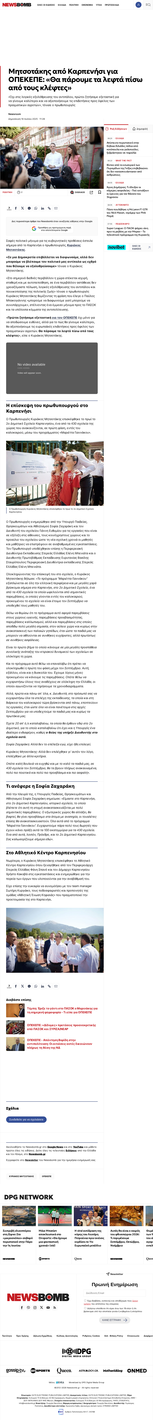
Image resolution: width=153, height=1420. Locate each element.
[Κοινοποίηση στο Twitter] (23, 208)
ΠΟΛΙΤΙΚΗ (73, 5)
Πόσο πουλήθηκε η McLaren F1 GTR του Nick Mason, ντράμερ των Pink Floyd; (127, 213)
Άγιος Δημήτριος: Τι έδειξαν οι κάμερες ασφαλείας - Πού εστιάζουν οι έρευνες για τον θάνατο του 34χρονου (128, 192)
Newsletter (31, 1160)
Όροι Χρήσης (22, 1336)
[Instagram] (35, 1308)
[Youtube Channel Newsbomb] (48, 1308)
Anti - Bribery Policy (113, 1336)
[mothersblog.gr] (113, 1371)
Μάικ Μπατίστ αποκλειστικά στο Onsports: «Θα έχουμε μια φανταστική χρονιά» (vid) (53, 1238)
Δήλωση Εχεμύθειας (42, 1336)
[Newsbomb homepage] (17, 5)
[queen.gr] (64, 1371)
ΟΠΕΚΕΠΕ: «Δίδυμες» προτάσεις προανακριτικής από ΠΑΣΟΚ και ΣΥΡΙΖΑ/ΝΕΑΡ (61, 1027)
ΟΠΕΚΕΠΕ (46, 1176)
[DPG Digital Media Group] (76, 1353)
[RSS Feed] (55, 1308)
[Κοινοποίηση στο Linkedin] (43, 208)
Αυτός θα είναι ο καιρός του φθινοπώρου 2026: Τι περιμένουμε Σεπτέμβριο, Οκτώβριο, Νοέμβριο (125, 1238)
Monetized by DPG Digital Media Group (86, 1382)
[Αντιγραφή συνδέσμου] (91, 192)
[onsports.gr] (40, 1371)
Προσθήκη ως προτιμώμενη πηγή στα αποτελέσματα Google (54, 228)
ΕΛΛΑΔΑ (62, 5)
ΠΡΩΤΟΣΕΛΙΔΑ (112, 5)
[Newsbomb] (38, 1297)
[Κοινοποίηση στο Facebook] (16, 208)
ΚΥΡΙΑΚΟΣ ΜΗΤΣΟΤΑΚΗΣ (21, 1176)
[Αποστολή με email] (56, 208)
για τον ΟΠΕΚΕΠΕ (64, 317)
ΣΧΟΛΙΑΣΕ (80, 192)
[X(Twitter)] (42, 1308)
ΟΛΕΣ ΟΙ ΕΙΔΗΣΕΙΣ (46, 5)
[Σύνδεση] (138, 4)
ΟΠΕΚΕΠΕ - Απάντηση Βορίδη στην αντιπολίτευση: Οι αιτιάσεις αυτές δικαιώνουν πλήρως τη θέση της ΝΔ (59, 1043)
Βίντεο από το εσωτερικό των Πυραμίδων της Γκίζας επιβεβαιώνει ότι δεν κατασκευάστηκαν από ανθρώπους (127, 169)
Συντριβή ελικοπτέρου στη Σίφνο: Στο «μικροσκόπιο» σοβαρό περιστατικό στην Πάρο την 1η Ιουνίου (18, 1238)
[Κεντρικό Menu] (148, 4)
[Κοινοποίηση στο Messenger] (29, 208)
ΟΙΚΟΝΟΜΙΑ (87, 5)
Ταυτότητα (7, 1336)
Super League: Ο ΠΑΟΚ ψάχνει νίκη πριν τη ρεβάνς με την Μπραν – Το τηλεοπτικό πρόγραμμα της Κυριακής (128, 231)
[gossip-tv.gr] (16, 1371)
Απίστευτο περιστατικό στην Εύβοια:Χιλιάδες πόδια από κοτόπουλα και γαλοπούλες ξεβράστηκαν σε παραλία (123, 147)
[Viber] (28, 1308)
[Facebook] (22, 1308)
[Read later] (100, 192)
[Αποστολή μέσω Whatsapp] (36, 208)
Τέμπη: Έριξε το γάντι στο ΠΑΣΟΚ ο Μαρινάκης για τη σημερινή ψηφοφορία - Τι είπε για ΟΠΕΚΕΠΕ (62, 1010)
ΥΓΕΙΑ (99, 5)
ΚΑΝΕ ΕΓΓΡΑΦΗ (111, 1320)
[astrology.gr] (88, 1371)
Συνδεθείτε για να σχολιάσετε (26, 1119)
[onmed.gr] (137, 1371)
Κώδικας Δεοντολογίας (67, 1336)
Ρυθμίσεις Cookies (91, 1336)
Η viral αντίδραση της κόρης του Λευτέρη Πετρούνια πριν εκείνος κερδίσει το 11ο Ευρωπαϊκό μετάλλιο (89, 1238)
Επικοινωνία (133, 1336)
